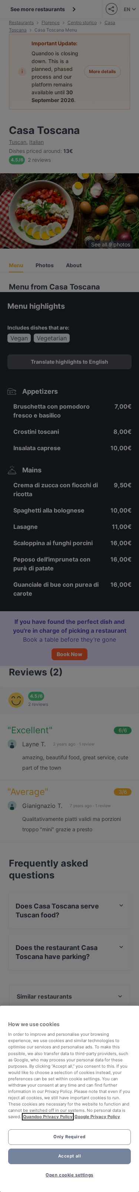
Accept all (69, 1156)
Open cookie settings (69, 1175)
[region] (69, 1099)
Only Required (69, 1136)
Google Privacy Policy (97, 1116)
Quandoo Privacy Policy (48, 1116)
